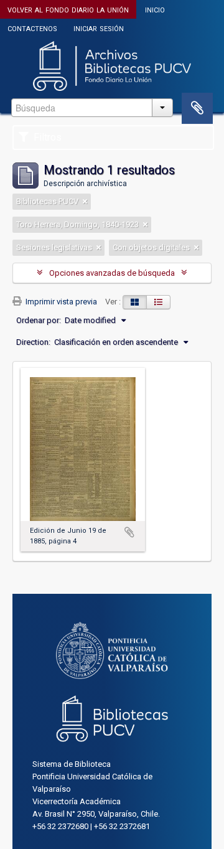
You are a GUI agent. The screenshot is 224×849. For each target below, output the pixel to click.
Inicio (155, 9)
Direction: (33, 342)
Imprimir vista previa (60, 301)
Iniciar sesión (98, 28)
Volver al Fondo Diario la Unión (68, 9)
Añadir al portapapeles (129, 532)
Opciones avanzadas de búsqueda (112, 273)
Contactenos (32, 28)
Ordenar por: (38, 320)
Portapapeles (197, 108)
